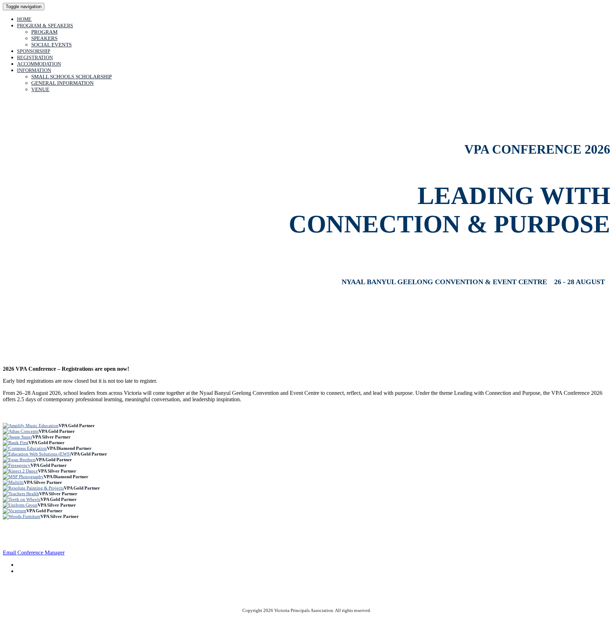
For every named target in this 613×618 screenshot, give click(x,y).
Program (44, 32)
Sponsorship (33, 51)
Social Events (51, 45)
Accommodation (39, 64)
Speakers (44, 38)
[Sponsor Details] (31, 425)
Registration (35, 57)
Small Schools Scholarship (71, 76)
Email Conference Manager (34, 553)
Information (34, 70)
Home (24, 19)
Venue (40, 89)
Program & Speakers (45, 25)
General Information (62, 83)
